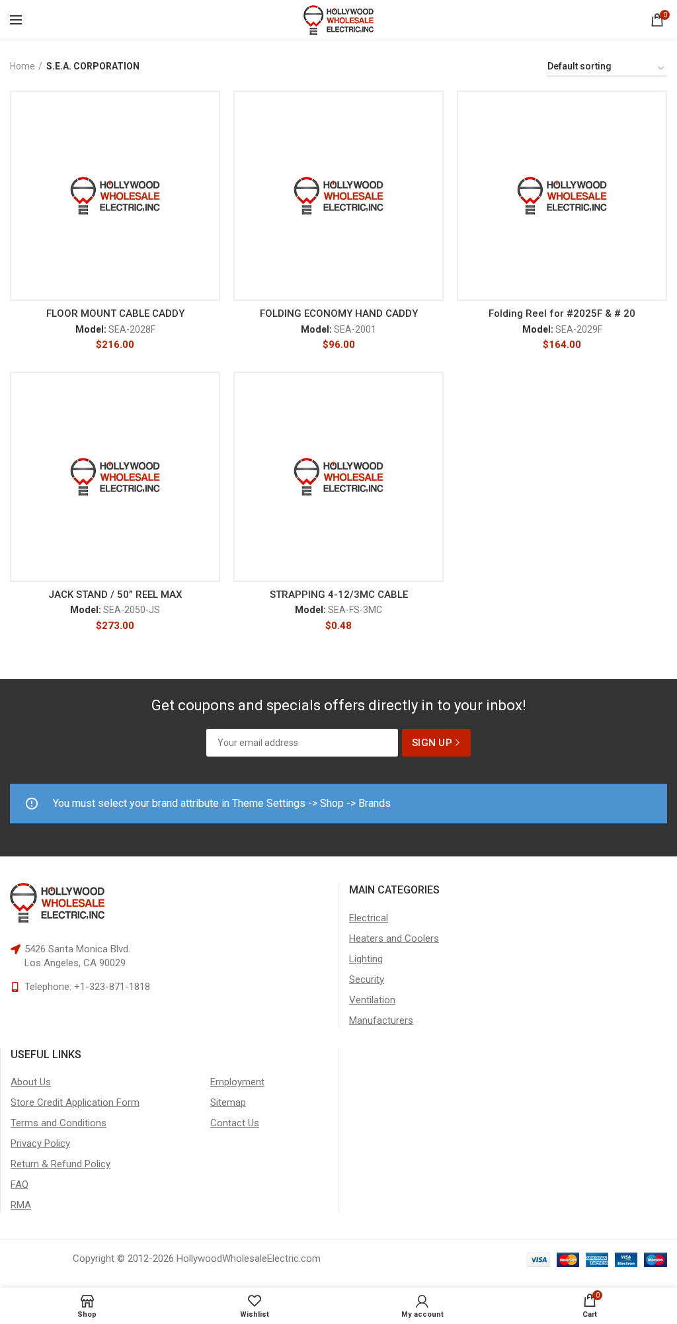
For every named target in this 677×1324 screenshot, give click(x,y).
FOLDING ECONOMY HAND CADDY (339, 313)
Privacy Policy (40, 1143)
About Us (31, 1082)
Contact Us (234, 1123)
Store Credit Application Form (75, 1102)
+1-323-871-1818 (112, 987)
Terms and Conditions (58, 1123)
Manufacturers (381, 1020)
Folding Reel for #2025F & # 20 (562, 313)
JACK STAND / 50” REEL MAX (115, 594)
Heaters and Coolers (394, 938)
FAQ (19, 1184)
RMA (21, 1205)
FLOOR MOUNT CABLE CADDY (115, 313)
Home (22, 66)
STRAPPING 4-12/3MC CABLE (339, 594)
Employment (237, 1082)
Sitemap (228, 1102)
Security (366, 979)
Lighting (366, 959)
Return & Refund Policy (60, 1164)
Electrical (368, 918)
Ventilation (372, 1000)
